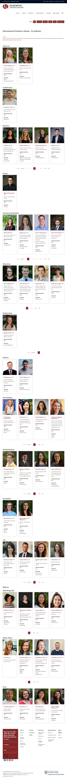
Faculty (39, 738)
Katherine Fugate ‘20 (57, 283)
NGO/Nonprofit (10, 40)
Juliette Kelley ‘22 (25, 145)
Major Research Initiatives (41, 733)
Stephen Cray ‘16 (8, 377)
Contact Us (25, 774)
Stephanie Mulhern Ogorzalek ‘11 (56, 417)
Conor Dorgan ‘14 (25, 377)
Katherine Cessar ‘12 (41, 657)
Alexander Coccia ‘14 (57, 657)
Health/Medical (53, 38)
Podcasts (60, 737)
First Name (6, 739)
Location (39, 21)
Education (32, 38)
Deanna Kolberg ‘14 (56, 610)
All (34, 21)
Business (15, 38)
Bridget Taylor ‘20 (9, 333)
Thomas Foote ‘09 (9, 469)
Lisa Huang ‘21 (39, 706)
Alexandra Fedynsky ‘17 (25, 610)
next (46, 168)
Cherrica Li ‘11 (24, 417)
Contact (21, 735)
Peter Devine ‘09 (24, 283)
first (18, 168)
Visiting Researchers (52, 735)
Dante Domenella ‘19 (57, 232)
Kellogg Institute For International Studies (11, 773)
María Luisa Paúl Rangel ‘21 (24, 519)
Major (50, 21)
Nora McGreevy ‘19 (9, 518)
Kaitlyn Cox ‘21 (24, 232)
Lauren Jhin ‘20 (39, 610)
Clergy (19, 38)
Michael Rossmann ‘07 (9, 193)
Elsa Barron (7, 657)
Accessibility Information (8, 776)
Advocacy (5, 38)
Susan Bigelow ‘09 (9, 283)
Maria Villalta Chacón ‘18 (55, 707)
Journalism (59, 38)
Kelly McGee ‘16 (55, 559)
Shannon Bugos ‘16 (25, 657)
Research (30, 13)
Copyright (5, 771)
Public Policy (16, 40)
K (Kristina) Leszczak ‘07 (7, 417)
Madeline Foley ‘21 (25, 65)
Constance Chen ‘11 (9, 107)
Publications (40, 736)
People (24, 13)
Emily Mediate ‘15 (40, 417)
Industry (45, 21)
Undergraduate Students (41, 745)
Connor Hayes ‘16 (25, 559)
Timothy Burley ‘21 (9, 706)
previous (22, 168)
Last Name (6, 744)
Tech (20, 40)
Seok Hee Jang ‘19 (40, 469)
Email (5, 750)
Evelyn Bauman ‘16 (9, 65)
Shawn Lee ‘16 (55, 145)
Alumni (30, 735)
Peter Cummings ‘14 (41, 232)
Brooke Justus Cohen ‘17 (41, 560)
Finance (42, 38)
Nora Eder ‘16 (23, 706)
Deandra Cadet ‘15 (9, 610)
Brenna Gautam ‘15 (9, 559)
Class (55, 21)
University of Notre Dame (15, 771)
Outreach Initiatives (22, 738)
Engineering (37, 38)
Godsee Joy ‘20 (8, 145)
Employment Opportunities (23, 744)
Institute (22, 732)
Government (47, 38)
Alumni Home (60, 21)
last (49, 168)
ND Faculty (50, 732)
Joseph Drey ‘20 (39, 283)
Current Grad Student (25, 38)
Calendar (48, 13)
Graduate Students (40, 741)
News (59, 735)
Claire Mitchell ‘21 (56, 469)
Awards (21, 741)
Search (62, 13)
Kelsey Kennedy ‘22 (40, 145)
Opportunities (40, 13)
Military (4, 40)
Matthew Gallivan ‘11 (25, 469)
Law (63, 38)
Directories (31, 732)
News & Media (56, 13)
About (17, 13)
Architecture (9, 38)
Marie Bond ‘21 (8, 232)
